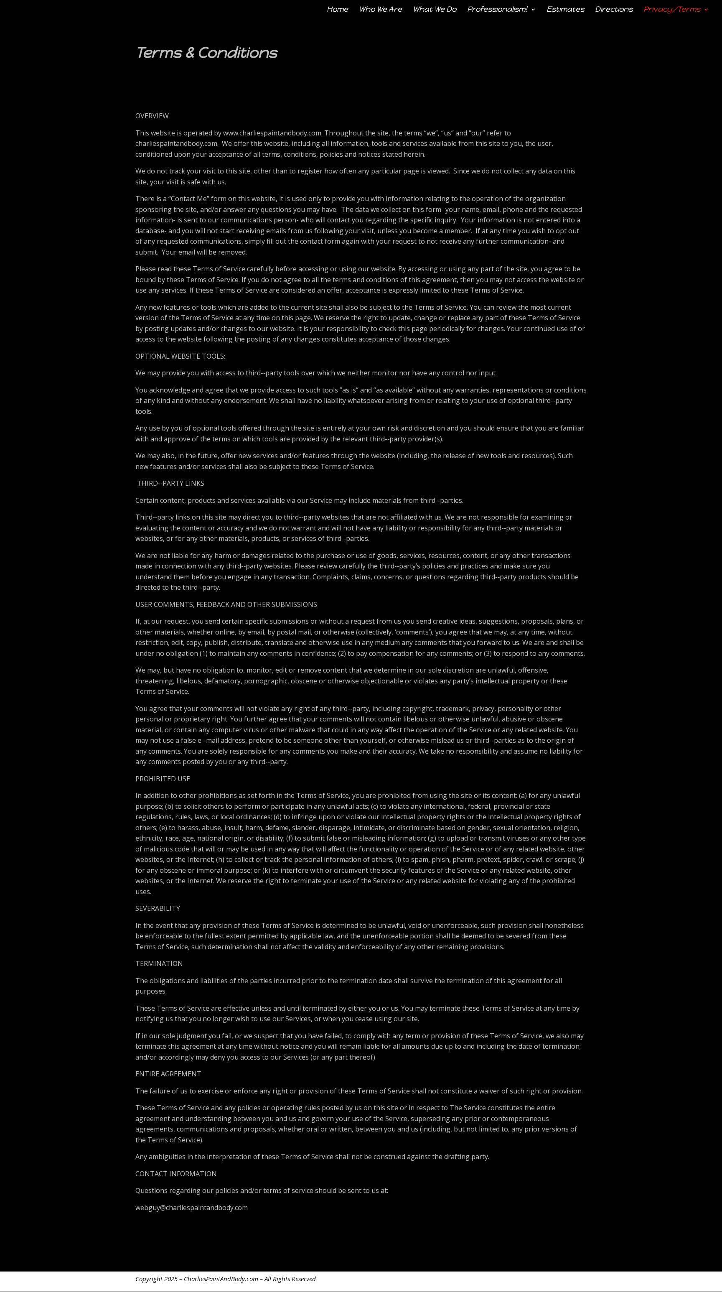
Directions (614, 10)
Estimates (565, 10)
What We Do (434, 10)
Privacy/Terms (671, 10)
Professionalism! (497, 10)
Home (337, 10)
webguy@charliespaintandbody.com (191, 1207)
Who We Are (380, 10)
